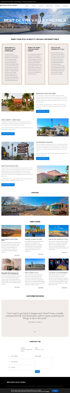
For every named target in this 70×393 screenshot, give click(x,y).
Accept (55, 390)
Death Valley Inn (17, 1)
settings (47, 391)
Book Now (41, 111)
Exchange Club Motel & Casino (29, 1)
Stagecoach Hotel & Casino (7, 1)
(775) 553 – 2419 (39, 349)
